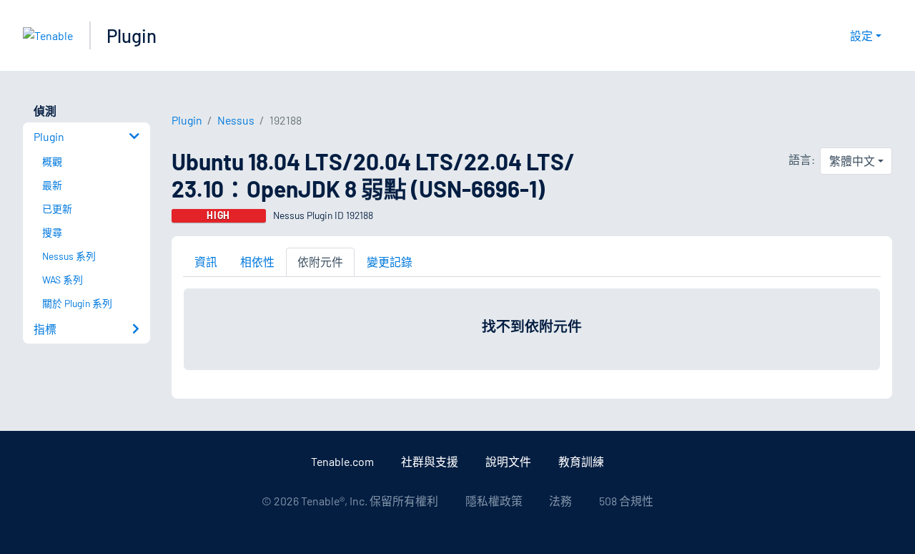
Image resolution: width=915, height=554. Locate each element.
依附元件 (320, 261)
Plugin (132, 35)
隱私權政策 (494, 500)
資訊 (205, 261)
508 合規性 (626, 500)
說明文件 (508, 461)
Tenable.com (342, 461)
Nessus (235, 120)
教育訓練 (581, 461)
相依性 (257, 261)
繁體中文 (852, 160)
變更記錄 (389, 261)
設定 (861, 35)
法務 (560, 500)
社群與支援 (429, 461)
